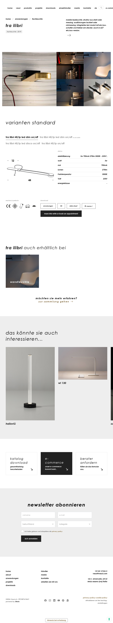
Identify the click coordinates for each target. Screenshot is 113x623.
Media (77, 8)
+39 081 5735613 (101, 571)
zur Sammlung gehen (54, 301)
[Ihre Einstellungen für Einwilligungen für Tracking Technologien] (109, 619)
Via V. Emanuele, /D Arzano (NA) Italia (97, 580)
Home (8, 571)
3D (61, 206)
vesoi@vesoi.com (100, 573)
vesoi (18, 8)
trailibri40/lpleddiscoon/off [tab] (23, 143)
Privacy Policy (57, 531)
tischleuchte (37, 19)
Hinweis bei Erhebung (56, 620)
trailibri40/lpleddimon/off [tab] (22, 137)
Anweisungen (48, 206)
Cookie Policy (101, 598)
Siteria (17, 601)
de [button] (96, 8)
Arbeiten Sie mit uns (49, 582)
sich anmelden (31, 539)
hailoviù (11, 423)
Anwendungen (12, 578)
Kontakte (87, 8)
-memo (88, 206)
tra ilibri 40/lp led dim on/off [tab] (60, 137)
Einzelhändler (65, 8)
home (10, 8)
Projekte (38, 8)
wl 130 (62, 382)
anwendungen (21, 19)
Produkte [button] (28, 8)
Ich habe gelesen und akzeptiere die (43, 531)
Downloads (51, 8)
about (8, 575)
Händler (44, 571)
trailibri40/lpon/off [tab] (53, 143)
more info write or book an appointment (61, 214)
